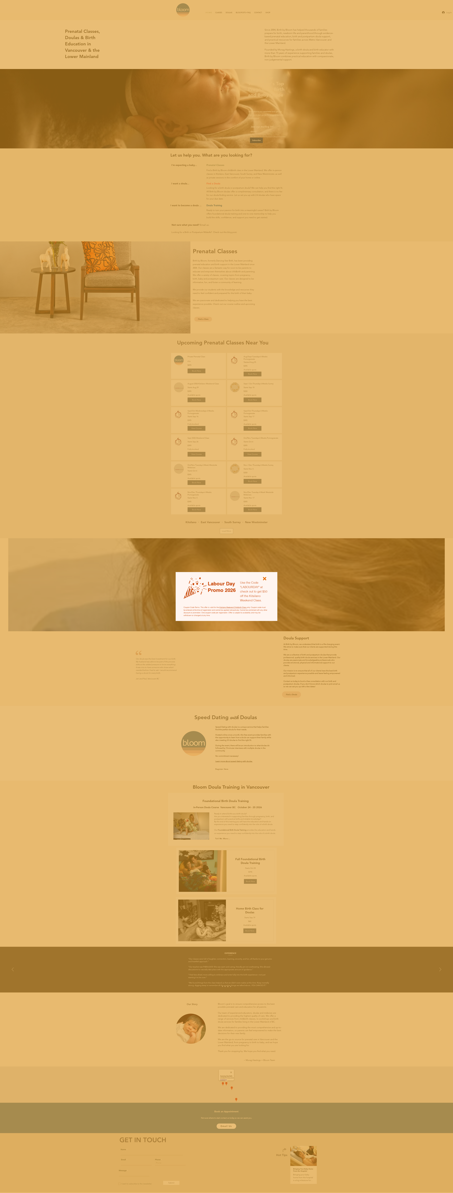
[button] (264, 578)
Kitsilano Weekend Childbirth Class (233, 607)
